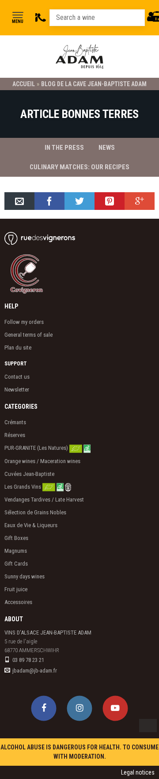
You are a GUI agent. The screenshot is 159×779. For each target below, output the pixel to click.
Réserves (14, 435)
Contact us (17, 376)
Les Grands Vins (23, 486)
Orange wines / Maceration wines (42, 461)
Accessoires (18, 602)
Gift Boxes (16, 538)
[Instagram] (79, 708)
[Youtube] (115, 708)
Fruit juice (15, 589)
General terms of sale (28, 334)
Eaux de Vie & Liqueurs (30, 525)
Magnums (15, 550)
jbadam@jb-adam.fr (34, 670)
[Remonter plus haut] (148, 725)
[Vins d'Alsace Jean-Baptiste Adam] (79, 56)
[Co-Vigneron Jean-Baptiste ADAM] (37, 273)
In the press (64, 148)
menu (17, 21)
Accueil (23, 83)
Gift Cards (16, 563)
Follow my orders (24, 322)
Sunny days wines (24, 576)
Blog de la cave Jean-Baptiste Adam (94, 83)
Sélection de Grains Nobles (35, 512)
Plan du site (17, 347)
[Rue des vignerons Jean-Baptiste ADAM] (39, 238)
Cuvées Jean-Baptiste (29, 474)
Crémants (15, 422)
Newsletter (16, 389)
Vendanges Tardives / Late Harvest (44, 499)
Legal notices (138, 772)
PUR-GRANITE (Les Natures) (36, 448)
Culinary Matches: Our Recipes (79, 167)
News (106, 148)
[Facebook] (44, 708)
